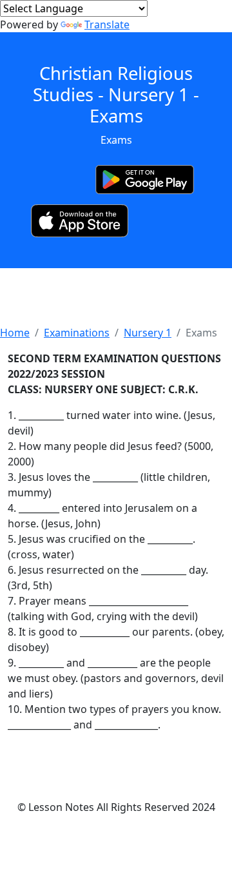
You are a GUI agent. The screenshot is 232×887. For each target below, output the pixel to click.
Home (15, 333)
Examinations (77, 333)
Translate (107, 24)
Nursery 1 (147, 333)
